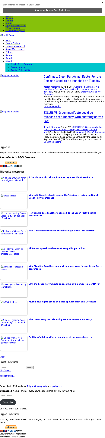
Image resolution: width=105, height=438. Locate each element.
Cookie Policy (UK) (16, 30)
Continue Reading (52, 106)
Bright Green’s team (16, 25)
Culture (9, 52)
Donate (9, 20)
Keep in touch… (7, 375)
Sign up (9, 18)
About (8, 23)
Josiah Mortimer (52, 87)
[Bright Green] (7, 35)
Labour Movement (15, 46)
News (8, 40)
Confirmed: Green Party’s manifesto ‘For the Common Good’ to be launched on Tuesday (72, 78)
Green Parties (12, 43)
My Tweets (5, 370)
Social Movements (14, 49)
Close (2, 356)
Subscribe (8, 402)
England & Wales (89, 91)
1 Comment (99, 132)
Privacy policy (13, 28)
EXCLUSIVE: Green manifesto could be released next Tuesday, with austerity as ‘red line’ (73, 116)
